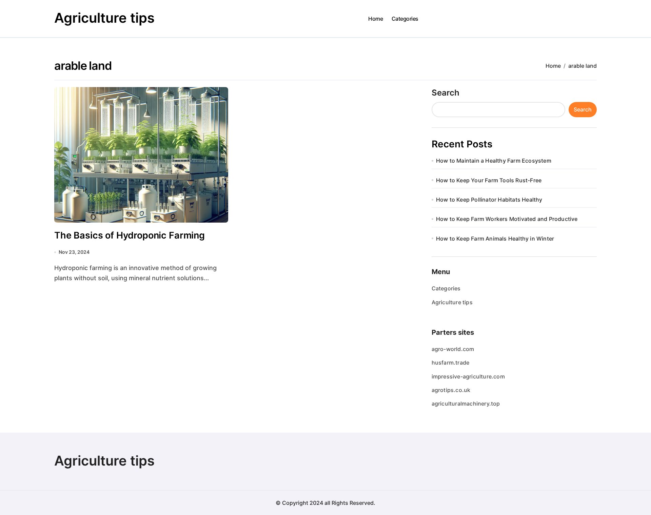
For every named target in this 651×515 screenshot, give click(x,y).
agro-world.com (453, 349)
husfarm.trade (451, 362)
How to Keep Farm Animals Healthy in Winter (495, 238)
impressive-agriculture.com (468, 376)
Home (375, 18)
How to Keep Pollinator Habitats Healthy (489, 199)
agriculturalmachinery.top (466, 403)
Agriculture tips (104, 17)
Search (445, 93)
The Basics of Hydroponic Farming (129, 235)
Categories (405, 18)
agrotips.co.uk (451, 390)
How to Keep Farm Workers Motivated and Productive (507, 218)
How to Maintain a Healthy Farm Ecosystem (493, 160)
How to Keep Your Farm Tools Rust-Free (488, 180)
